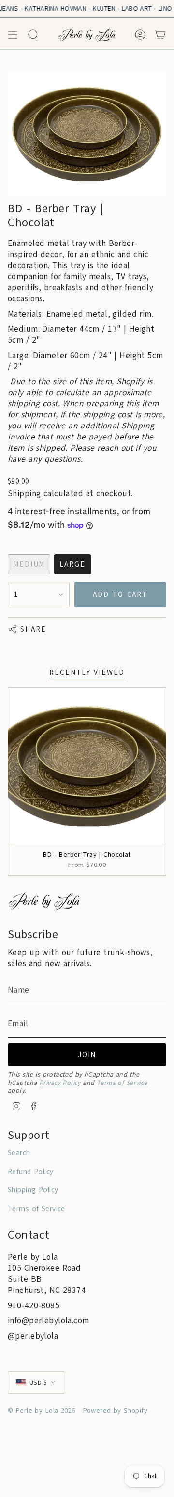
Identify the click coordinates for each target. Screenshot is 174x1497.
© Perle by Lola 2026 (41, 1410)
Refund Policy (31, 1171)
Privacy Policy (60, 1082)
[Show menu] (12, 35)
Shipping (24, 493)
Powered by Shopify (115, 1410)
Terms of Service (122, 1082)
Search (19, 1153)
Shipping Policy (33, 1190)
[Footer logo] (44, 900)
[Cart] (160, 35)
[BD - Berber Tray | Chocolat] (87, 766)
